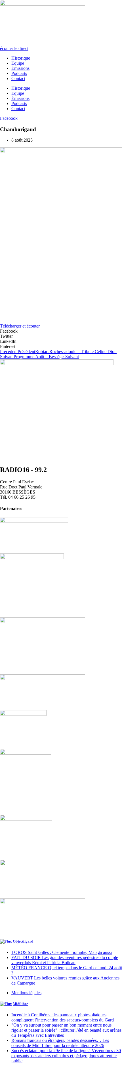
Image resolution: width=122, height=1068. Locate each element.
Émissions (20, 68)
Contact (18, 78)
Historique (20, 58)
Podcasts (19, 73)
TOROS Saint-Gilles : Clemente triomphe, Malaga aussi (61, 952)
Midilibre (20, 1004)
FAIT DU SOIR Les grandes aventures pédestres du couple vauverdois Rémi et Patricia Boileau (64, 960)
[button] (61, 331)
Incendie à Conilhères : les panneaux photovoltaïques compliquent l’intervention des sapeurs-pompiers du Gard (62, 1017)
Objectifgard (23, 941)
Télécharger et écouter (20, 326)
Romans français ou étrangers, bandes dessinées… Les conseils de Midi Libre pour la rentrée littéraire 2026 (60, 1043)
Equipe (17, 63)
